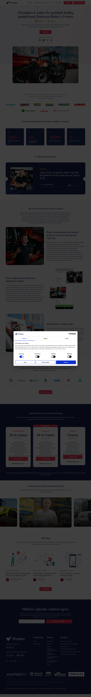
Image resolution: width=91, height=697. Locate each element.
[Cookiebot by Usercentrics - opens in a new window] (69, 334)
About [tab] (66, 338)
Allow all (66, 362)
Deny (25, 362)
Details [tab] (45, 338)
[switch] (37, 356)
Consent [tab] (24, 338)
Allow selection (45, 362)
